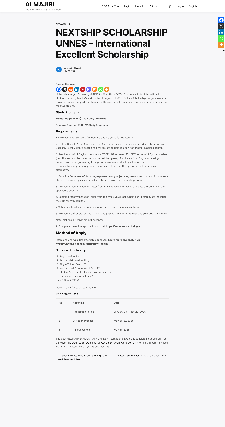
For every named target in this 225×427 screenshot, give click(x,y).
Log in (180, 6)
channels (139, 6)
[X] (65, 89)
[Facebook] (59, 89)
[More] (106, 89)
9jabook (77, 68)
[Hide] (224, 50)
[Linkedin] (76, 89)
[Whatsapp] (100, 89)
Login (127, 6)
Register (194, 6)
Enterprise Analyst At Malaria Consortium (142, 355)
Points (153, 6)
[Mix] (94, 89)
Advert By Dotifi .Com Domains (78, 342)
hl (69, 24)
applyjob (61, 24)
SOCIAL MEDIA (110, 6)
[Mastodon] (88, 89)
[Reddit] (70, 89)
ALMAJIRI (39, 4)
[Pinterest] (82, 89)
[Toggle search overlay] (164, 6)
